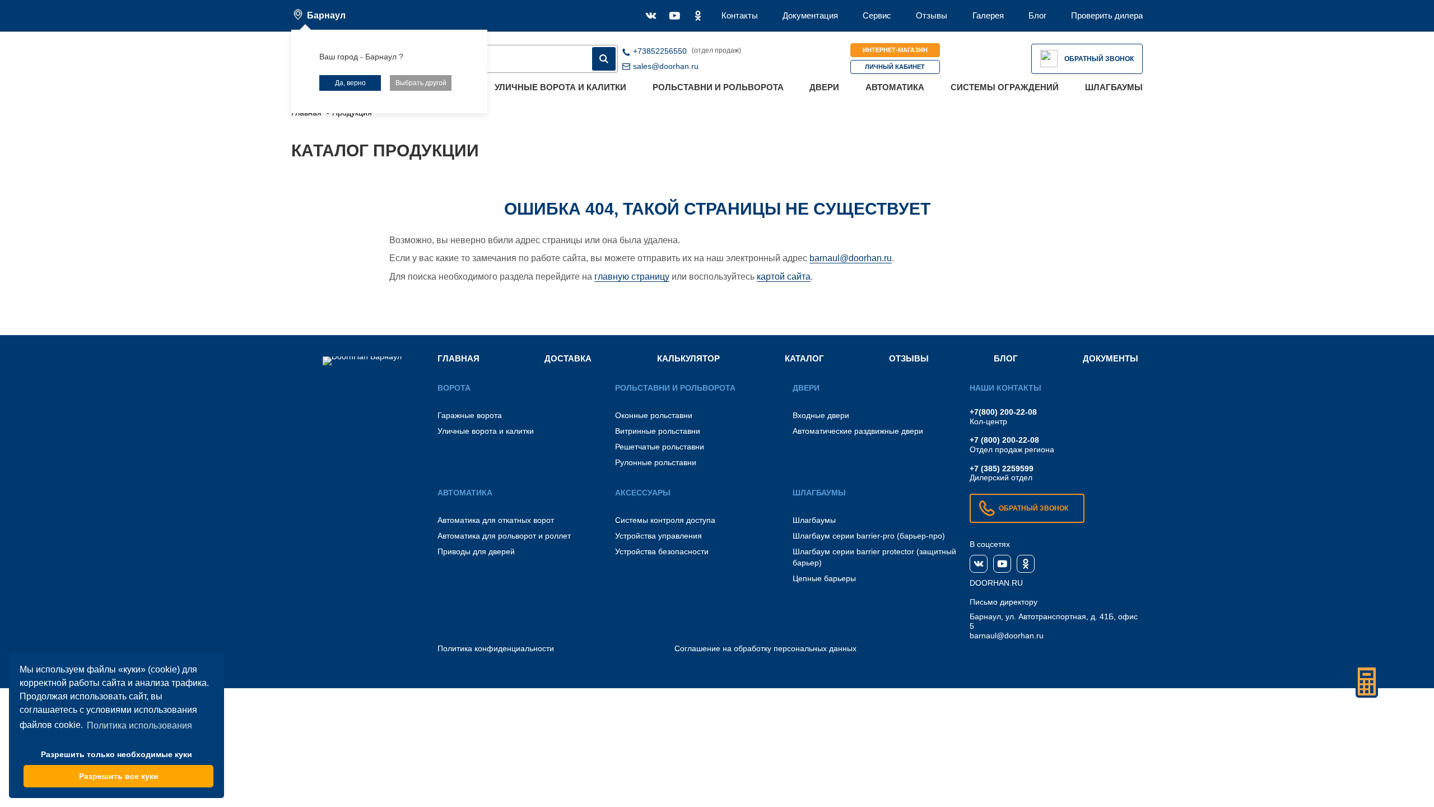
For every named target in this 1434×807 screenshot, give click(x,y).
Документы (1110, 358)
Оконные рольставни (653, 415)
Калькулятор (688, 358)
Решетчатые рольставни (659, 446)
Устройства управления (658, 535)
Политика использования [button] (139, 725)
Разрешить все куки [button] (119, 776)
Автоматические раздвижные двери (858, 430)
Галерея (988, 15)
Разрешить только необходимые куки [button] (116, 754)
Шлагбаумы (1114, 87)
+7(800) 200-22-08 (1003, 411)
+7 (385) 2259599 (1001, 468)
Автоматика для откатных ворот (495, 520)
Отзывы (931, 15)
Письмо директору (1003, 601)
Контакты (739, 15)
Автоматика (894, 87)
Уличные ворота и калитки (560, 87)
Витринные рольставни (657, 430)
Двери (824, 87)
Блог (1037, 15)
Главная (458, 358)
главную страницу (631, 276)
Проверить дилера (1107, 15)
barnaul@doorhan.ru (850, 258)
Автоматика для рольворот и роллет (504, 535)
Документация (810, 15)
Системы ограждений (1005, 87)
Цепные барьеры (824, 578)
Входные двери (821, 415)
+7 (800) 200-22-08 (1004, 439)
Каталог (804, 358)
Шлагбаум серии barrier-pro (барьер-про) (869, 535)
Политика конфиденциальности (495, 648)
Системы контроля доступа (665, 520)
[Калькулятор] (1367, 681)
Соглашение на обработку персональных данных (765, 648)
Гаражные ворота (469, 415)
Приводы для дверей (476, 551)
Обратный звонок (1099, 59)
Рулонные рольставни (655, 462)
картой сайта (784, 276)
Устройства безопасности (662, 551)
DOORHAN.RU (996, 582)
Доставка (568, 358)
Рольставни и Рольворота (718, 87)
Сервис (877, 15)
